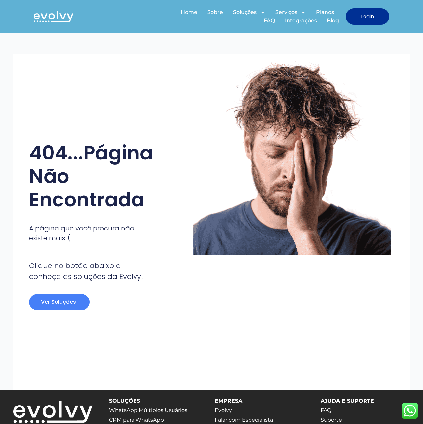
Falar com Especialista (244, 420)
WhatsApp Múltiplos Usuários (148, 410)
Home (189, 12)
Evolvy (223, 410)
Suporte (331, 420)
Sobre (215, 12)
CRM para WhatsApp (136, 420)
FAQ (269, 21)
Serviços (286, 12)
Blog (333, 21)
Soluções (245, 12)
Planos (325, 12)
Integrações (301, 21)
